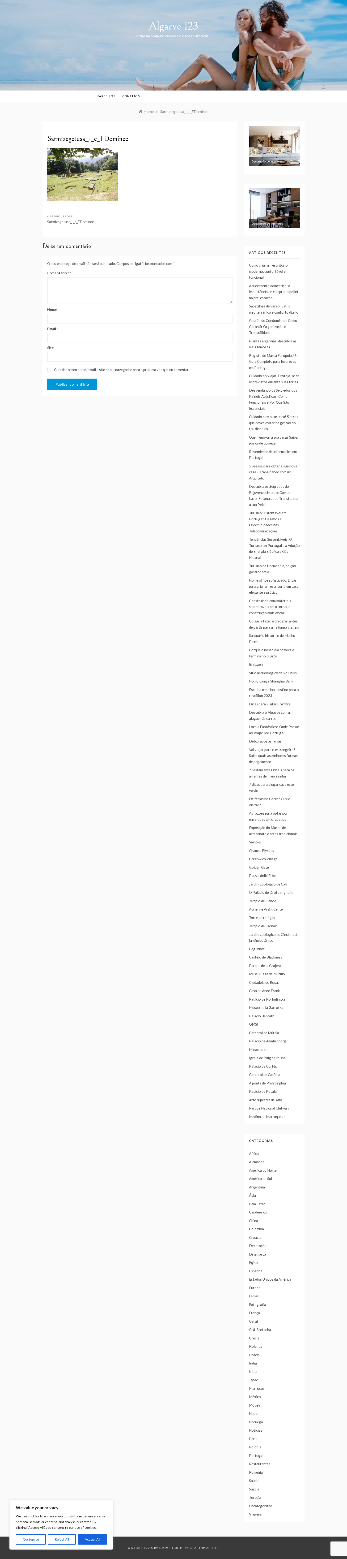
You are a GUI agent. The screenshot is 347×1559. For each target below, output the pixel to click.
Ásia (252, 1195)
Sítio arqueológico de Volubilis (273, 673)
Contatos (131, 96)
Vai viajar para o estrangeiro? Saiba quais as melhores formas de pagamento (273, 755)
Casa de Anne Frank (264, 991)
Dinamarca (257, 1254)
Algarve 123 (173, 26)
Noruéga (256, 1422)
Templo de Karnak (263, 926)
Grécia (254, 1338)
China (253, 1220)
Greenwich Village (263, 859)
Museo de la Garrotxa (266, 1007)
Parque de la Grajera (265, 965)
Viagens (255, 1514)
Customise (31, 1539)
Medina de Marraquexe (267, 1116)
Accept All (92, 1539)
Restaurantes (259, 1464)
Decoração (258, 1246)
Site (50, 347)
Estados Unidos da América (270, 1279)
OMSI (253, 1024)
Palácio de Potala (263, 1091)
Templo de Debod (262, 901)
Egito (253, 1262)
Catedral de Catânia (264, 1074)
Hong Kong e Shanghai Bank (271, 681)
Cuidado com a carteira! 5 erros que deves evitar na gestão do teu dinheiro (273, 423)
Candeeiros (258, 1212)
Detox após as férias (265, 741)
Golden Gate (259, 867)
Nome (53, 309)
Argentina (257, 1187)
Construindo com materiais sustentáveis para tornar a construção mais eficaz (270, 607)
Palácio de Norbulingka (267, 999)
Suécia (254, 1489)
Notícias (255, 1430)
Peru (253, 1439)
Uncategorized (260, 1506)
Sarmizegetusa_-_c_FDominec (70, 222)
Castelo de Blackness (265, 957)
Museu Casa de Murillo (267, 974)
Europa (254, 1288)
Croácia (255, 1237)
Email (52, 329)
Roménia (256, 1472)
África (254, 1153)
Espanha (255, 1271)
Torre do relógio (262, 918)
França (254, 1313)
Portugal (256, 1455)
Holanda (255, 1346)
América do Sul (260, 1178)
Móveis (255, 1405)
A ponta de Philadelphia (267, 1083)
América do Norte (263, 1170)
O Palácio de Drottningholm (271, 892)
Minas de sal (258, 1049)
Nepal (253, 1413)
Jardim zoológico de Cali (268, 884)
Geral (253, 1321)
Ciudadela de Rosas (264, 982)
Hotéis (254, 1355)
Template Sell (207, 1547)
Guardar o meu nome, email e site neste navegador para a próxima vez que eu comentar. (121, 369)
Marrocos (257, 1388)
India (253, 1363)
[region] (61, 1525)
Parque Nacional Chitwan (269, 1108)
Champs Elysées (261, 850)
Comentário (58, 273)
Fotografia (257, 1304)
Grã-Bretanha (260, 1329)
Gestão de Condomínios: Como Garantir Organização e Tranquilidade (273, 326)
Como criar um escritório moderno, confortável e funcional (268, 271)
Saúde (253, 1480)
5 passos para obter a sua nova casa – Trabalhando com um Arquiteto (273, 472)
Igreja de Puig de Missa (267, 1058)
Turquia (255, 1497)
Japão (253, 1380)
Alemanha (256, 1162)
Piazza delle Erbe (262, 875)
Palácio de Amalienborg (267, 1041)
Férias (254, 1296)
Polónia (255, 1447)
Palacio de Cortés (263, 1066)
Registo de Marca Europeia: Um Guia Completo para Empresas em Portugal (273, 361)
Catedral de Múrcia (264, 1033)
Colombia (256, 1229)
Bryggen (256, 664)
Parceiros (106, 96)
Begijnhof (257, 949)
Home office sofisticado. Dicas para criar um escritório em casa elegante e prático (274, 586)
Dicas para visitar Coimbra (270, 704)
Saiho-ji (255, 842)
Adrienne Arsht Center (266, 909)
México (255, 1397)
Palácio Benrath (261, 1016)
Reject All (62, 1539)
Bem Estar (257, 1204)
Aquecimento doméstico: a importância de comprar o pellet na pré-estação (273, 292)
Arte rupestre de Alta (265, 1100)
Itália (253, 1371)
